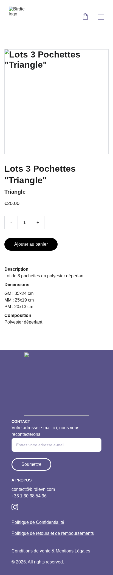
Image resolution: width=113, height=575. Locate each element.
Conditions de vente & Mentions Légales (51, 551)
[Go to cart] (85, 17)
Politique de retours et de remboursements (53, 533)
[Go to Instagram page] (15, 507)
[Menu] (101, 17)
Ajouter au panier (31, 244)
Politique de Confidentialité (38, 522)
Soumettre (31, 464)
